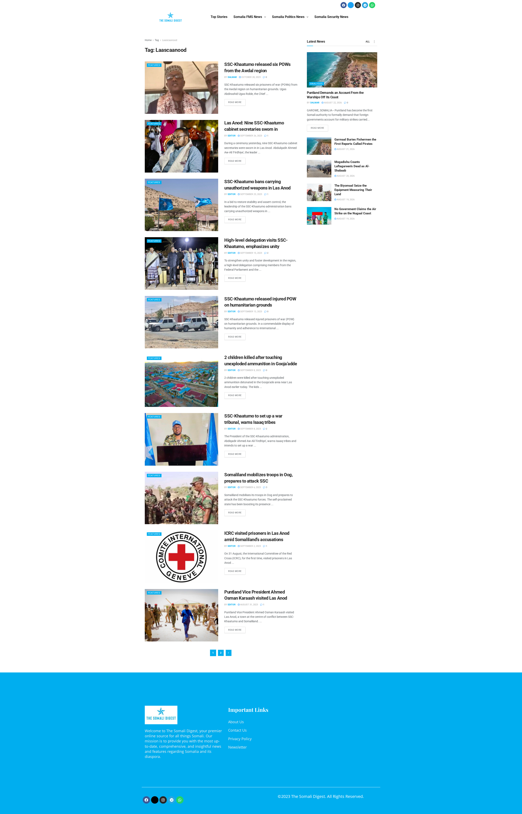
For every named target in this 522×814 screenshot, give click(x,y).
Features (154, 65)
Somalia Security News (331, 17)
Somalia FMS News (247, 17)
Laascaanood (169, 40)
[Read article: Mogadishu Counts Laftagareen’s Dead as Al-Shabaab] (319, 168)
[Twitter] (351, 5)
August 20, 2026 (345, 176)
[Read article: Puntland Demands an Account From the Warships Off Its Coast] (342, 69)
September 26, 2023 (251, 135)
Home (148, 40)
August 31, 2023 (249, 604)
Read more (237, 101)
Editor (232, 135)
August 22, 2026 (332, 102)
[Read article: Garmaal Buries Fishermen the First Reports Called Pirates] (319, 146)
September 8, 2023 (250, 370)
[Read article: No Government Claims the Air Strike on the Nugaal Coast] (319, 216)
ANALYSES (316, 83)
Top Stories (219, 17)
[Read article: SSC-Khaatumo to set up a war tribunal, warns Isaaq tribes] (181, 439)
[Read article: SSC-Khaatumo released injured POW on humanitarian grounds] (181, 322)
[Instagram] (358, 5)
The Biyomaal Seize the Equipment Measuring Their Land (353, 190)
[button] (249, 17)
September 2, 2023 (250, 546)
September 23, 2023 (251, 194)
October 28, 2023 (251, 77)
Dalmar (232, 77)
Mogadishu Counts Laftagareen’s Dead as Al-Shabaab (351, 166)
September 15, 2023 (251, 253)
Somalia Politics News (288, 17)
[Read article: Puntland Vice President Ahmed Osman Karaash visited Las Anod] (181, 615)
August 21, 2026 (345, 149)
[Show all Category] (374, 41)
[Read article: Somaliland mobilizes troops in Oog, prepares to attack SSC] (181, 498)
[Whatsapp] (372, 5)
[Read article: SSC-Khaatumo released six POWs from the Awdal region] (181, 87)
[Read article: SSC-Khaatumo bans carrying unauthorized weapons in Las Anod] (181, 205)
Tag (157, 40)
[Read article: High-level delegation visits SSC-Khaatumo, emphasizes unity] (181, 263)
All (368, 41)
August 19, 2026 (345, 199)
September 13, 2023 (251, 311)
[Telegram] (365, 5)
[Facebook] (344, 5)
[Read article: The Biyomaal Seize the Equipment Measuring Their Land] (319, 192)
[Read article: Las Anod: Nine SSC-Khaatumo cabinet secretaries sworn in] (181, 146)
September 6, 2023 (250, 487)
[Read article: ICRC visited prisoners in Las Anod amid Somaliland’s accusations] (181, 556)
